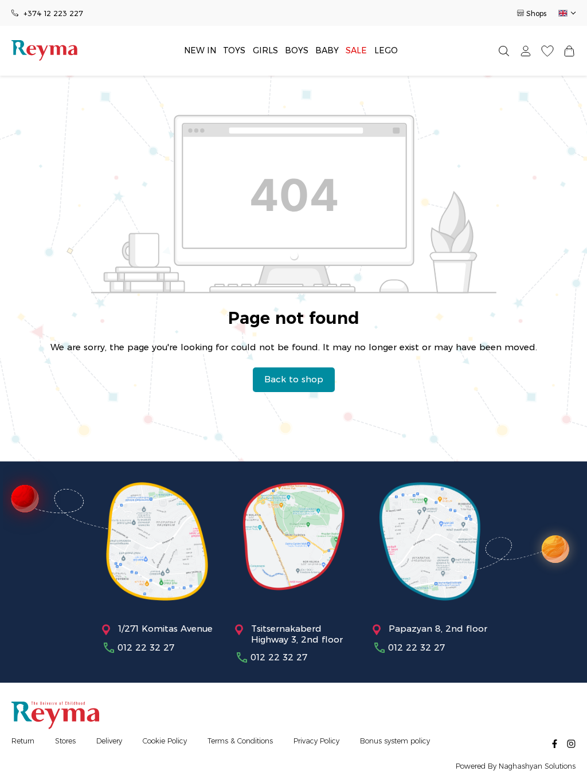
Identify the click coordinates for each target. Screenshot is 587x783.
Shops (536, 13)
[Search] (504, 50)
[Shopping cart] (569, 50)
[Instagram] (571, 743)
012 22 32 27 (146, 648)
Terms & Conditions (240, 741)
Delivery (109, 741)
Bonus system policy (395, 741)
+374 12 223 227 (53, 13)
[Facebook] (554, 743)
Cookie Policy (165, 741)
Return (22, 741)
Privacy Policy (316, 741)
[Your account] (526, 50)
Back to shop (293, 379)
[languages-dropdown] (566, 13)
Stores (65, 741)
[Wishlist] (547, 50)
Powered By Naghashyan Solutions (516, 766)
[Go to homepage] (44, 50)
